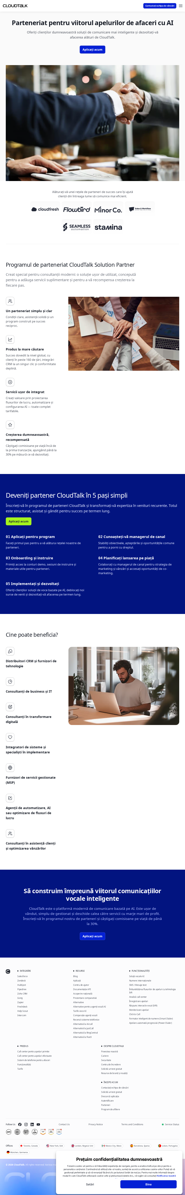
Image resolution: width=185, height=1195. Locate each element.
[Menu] (180, 6)
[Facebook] (19, 1124)
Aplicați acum (92, 50)
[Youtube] (38, 1124)
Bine (148, 1184)
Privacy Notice (96, 1124)
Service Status (172, 1124)
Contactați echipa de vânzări (159, 5)
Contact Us (64, 1124)
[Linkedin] (32, 1124)
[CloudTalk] (15, 5)
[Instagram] (26, 1124)
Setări (90, 1184)
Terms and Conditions (132, 1124)
